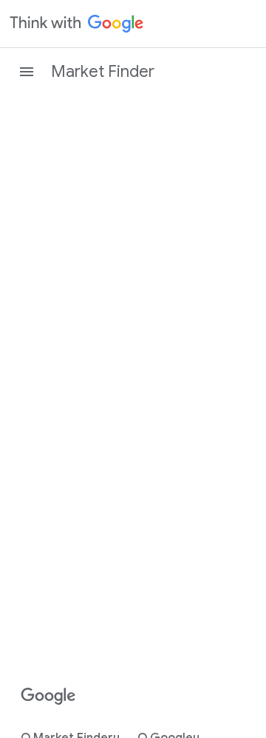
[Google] (48, 696)
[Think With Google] (77, 23)
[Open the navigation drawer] (26, 71)
